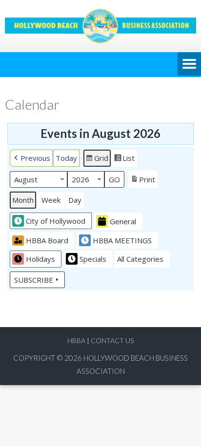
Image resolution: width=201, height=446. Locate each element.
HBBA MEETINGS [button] (122, 240)
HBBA (76, 340)
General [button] (123, 221)
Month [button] (23, 200)
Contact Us (112, 340)
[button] (31, 158)
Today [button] (66, 158)
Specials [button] (93, 259)
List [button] (124, 160)
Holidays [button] (40, 259)
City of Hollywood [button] (55, 221)
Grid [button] (96, 160)
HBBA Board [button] (47, 240)
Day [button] (74, 200)
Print (142, 181)
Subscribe (33, 280)
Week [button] (50, 200)
